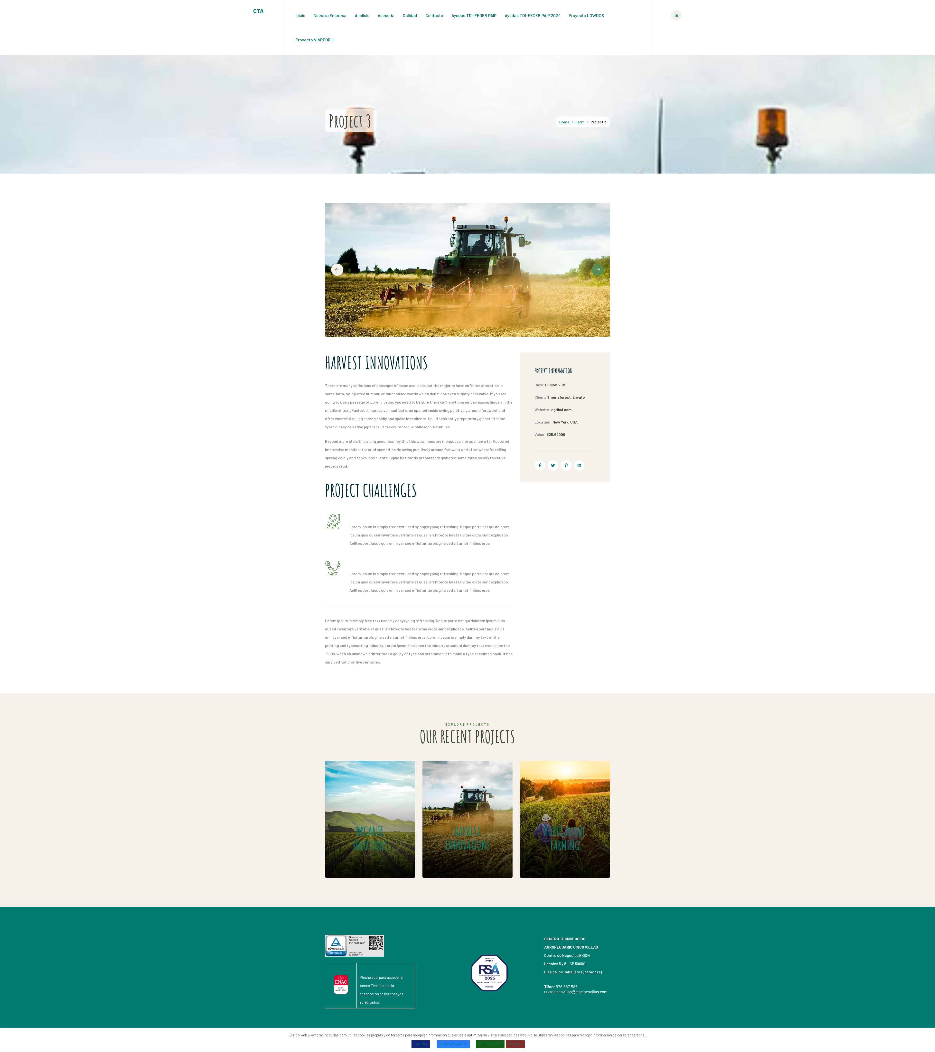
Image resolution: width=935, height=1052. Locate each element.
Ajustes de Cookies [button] (453, 1044)
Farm (580, 122)
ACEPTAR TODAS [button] (490, 1044)
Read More (358, 863)
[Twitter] (553, 465)
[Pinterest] (566, 465)
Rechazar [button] (515, 1044)
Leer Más (420, 1044)
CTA (258, 10)
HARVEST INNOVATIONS (459, 805)
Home (564, 122)
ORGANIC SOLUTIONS (356, 805)
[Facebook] (539, 465)
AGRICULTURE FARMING (555, 805)
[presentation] (337, 270)
